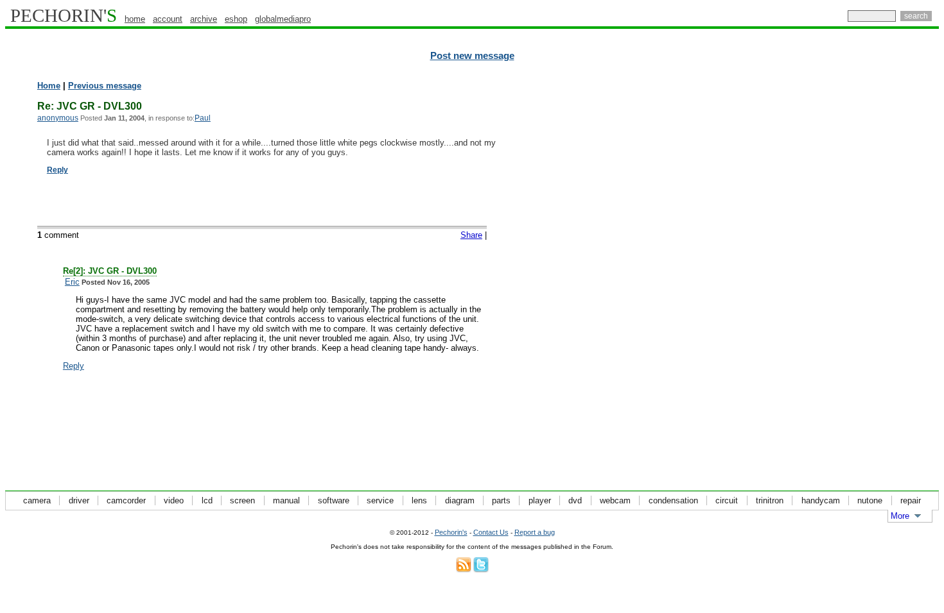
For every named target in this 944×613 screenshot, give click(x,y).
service (380, 500)
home (135, 19)
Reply (57, 169)
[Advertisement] (883, 275)
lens (419, 500)
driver (79, 500)
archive (203, 19)
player (540, 500)
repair (910, 500)
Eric (72, 282)
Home (48, 85)
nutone (869, 500)
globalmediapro (283, 19)
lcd (207, 500)
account (167, 19)
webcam (615, 500)
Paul (203, 117)
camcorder (126, 500)
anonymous (57, 117)
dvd (575, 500)
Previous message (104, 85)
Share (471, 235)
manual (286, 500)
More (900, 516)
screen (242, 500)
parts (501, 500)
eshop (236, 19)
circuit (726, 500)
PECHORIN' (63, 15)
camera (37, 500)
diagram (460, 500)
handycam (820, 500)
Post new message (472, 56)
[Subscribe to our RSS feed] (463, 570)
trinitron (769, 500)
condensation (673, 500)
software (333, 500)
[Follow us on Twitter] (481, 570)
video (174, 500)
